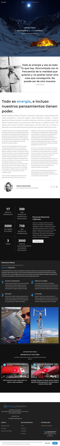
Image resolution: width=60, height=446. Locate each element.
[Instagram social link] (54, 187)
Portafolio (23, 431)
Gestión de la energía (6, 431)
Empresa (23, 428)
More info (47, 443)
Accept (55, 443)
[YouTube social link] (57, 187)
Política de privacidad (46, 425)
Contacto (23, 433)
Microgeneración (5, 425)
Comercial (3, 428)
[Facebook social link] (51, 187)
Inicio (22, 425)
